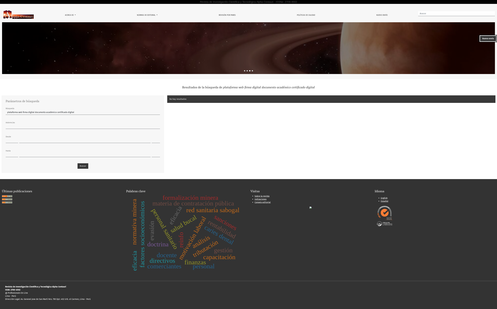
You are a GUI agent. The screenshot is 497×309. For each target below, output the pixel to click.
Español (384, 201)
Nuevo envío (382, 15)
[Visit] (311, 207)
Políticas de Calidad (306, 15)
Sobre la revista (262, 196)
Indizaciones (260, 199)
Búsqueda (10, 108)
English (384, 198)
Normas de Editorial (146, 15)
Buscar (83, 166)
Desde (8, 137)
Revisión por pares (227, 15)
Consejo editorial (263, 202)
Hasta (8, 151)
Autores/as (10, 123)
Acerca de (69, 15)
